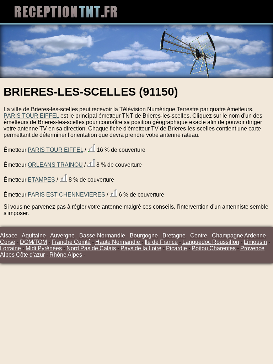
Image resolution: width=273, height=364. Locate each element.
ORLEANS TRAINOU (55, 165)
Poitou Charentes (214, 248)
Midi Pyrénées (44, 248)
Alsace (8, 235)
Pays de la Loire (141, 248)
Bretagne (174, 235)
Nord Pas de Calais (91, 248)
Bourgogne (144, 235)
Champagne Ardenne (239, 235)
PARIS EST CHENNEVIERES (66, 195)
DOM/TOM (33, 242)
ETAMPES (41, 180)
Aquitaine (34, 235)
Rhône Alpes (65, 255)
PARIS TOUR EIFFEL (31, 116)
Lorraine (10, 248)
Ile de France (161, 242)
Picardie (176, 248)
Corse (7, 242)
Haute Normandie (118, 242)
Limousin (255, 242)
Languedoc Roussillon (210, 242)
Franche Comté (71, 242)
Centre (198, 235)
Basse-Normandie (102, 235)
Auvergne (62, 235)
